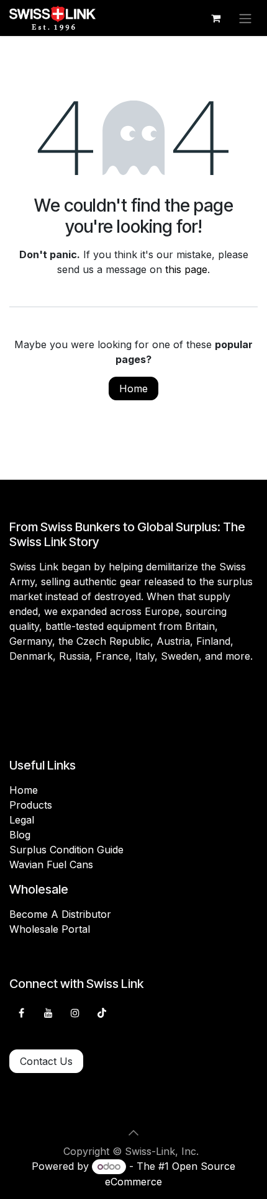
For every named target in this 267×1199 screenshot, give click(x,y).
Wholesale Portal (49, 929)
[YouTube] (48, 1013)
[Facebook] (21, 1013)
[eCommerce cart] (215, 18)
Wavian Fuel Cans (51, 864)
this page (186, 269)
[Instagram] (75, 1013)
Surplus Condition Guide (66, 849)
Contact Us (46, 1061)
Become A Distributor (60, 914)
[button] (133, 1132)
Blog (19, 835)
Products (30, 805)
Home (133, 388)
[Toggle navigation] (245, 18)
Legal (21, 820)
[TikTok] (102, 1013)
